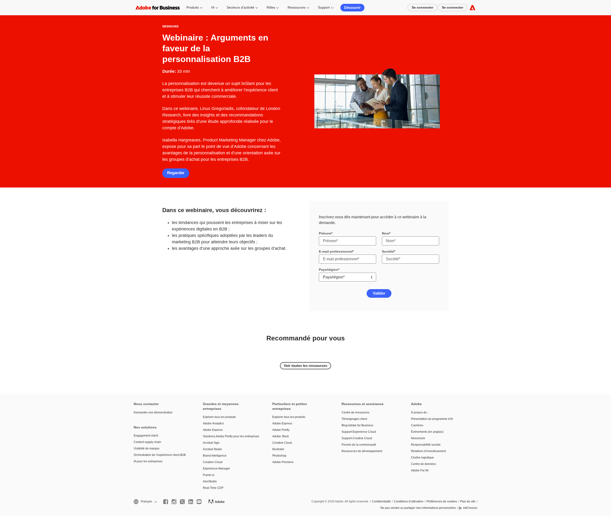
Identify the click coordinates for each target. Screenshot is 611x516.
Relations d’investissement (428, 451)
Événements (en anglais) (427, 431)
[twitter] (182, 501)
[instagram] (174, 501)
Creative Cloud (212, 462)
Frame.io (208, 475)
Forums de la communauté (359, 444)
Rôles (271, 7)
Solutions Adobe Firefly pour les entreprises (230, 436)
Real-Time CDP (213, 488)
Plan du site (467, 501)
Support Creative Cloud (357, 438)
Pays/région (328, 269)
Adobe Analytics (213, 423)
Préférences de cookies (442, 501)
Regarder (175, 173)
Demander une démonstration (153, 412)
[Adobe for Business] (472, 7)
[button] (145, 501)
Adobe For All (419, 470)
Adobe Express (213, 430)
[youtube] (199, 501)
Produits (192, 7)
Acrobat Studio (212, 449)
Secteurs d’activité (240, 7)
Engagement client (146, 435)
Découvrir (352, 7)
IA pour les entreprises (148, 461)
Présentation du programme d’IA (432, 419)
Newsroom (418, 438)
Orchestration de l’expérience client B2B (160, 455)
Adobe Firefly (281, 430)
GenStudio (210, 481)
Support (324, 7)
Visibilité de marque (146, 448)
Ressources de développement (362, 451)
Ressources (297, 7)
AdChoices (470, 508)
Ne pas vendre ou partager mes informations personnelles (418, 508)
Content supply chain (147, 442)
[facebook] (165, 501)
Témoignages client (354, 419)
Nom (385, 233)
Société (388, 251)
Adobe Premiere (283, 462)
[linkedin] (190, 501)
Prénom (325, 233)
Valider (379, 293)
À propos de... (420, 412)
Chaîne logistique (422, 457)
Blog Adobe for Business (357, 425)
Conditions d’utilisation (408, 501)
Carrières (417, 425)
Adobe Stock (280, 436)
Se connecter (422, 7)
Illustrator (278, 449)
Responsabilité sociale (426, 444)
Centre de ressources (355, 412)
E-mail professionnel (336, 251)
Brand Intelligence (214, 455)
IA (212, 7)
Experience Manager (216, 468)
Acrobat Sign (211, 442)
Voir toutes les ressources (305, 366)
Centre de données (423, 464)
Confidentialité (381, 501)
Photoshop (279, 455)
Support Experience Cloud (359, 431)
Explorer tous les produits (219, 417)
